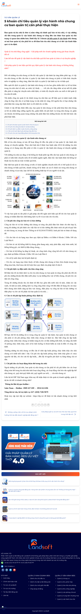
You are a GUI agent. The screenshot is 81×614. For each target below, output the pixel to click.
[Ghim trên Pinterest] (45, 404)
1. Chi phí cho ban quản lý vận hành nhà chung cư (22, 124)
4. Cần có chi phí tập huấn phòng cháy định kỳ (21, 131)
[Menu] (78, 4)
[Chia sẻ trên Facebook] (35, 404)
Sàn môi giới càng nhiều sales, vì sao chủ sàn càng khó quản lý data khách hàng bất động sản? (38, 499)
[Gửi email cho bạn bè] (42, 404)
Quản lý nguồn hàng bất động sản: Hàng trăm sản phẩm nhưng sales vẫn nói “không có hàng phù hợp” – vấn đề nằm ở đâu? (42, 490)
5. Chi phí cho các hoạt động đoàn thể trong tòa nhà (23, 133)
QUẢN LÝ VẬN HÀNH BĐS (65, 576)
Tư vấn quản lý (12, 17)
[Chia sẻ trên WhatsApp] (32, 404)
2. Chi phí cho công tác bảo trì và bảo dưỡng (20, 127)
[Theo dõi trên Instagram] (6, 570)
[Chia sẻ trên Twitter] (39, 404)
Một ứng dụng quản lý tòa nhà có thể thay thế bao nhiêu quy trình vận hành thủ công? (36, 481)
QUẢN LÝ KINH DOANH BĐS (39, 576)
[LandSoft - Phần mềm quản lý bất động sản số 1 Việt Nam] (11, 4)
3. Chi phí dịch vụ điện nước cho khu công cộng (21, 129)
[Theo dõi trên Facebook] (2, 570)
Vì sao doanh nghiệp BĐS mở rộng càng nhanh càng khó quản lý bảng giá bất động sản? (37, 518)
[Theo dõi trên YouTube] (14, 570)
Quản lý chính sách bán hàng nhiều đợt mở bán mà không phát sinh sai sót (32, 509)
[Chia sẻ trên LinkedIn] (48, 404)
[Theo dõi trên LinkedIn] (10, 570)
